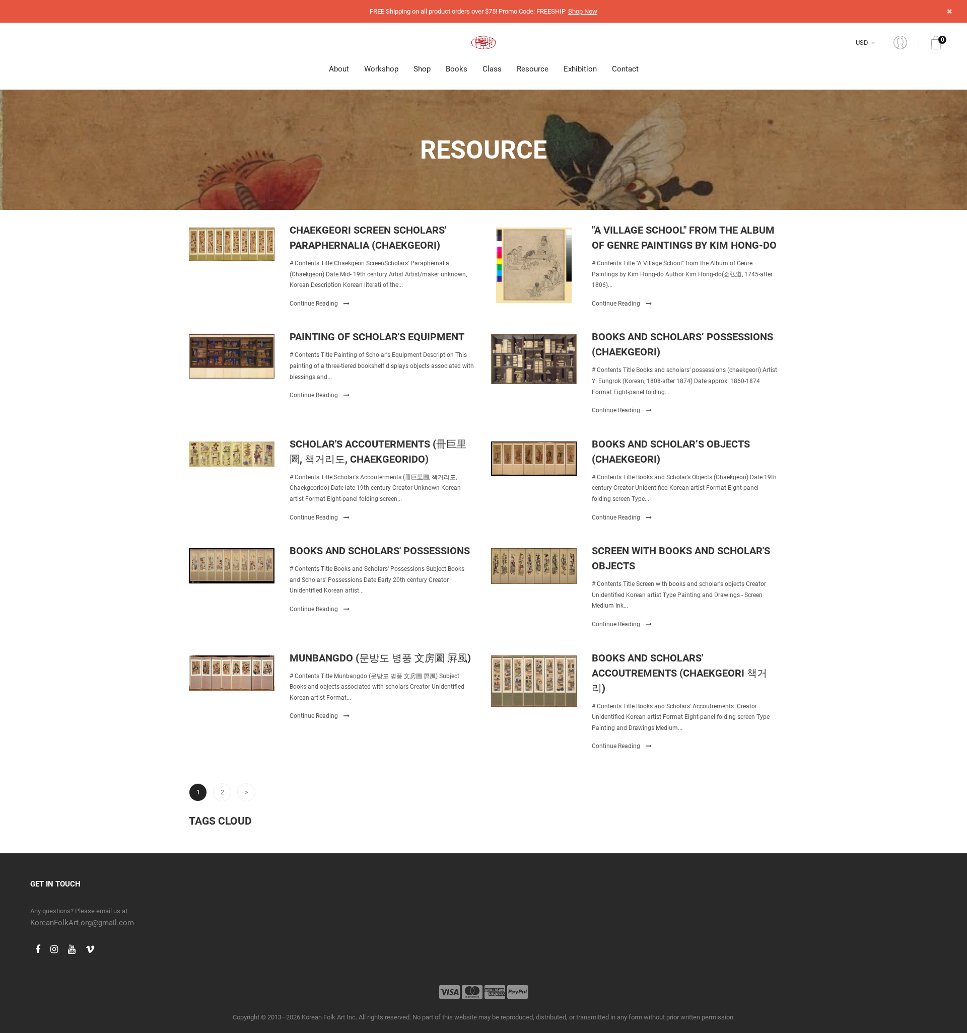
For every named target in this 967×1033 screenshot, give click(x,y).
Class (492, 68)
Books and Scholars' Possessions (380, 551)
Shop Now (582, 11)
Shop (422, 68)
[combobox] (867, 43)
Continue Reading (314, 303)
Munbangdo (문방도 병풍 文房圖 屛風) (380, 658)
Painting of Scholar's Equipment (377, 337)
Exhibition (580, 68)
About (339, 68)
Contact (625, 68)
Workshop (381, 68)
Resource (532, 68)
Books (456, 68)
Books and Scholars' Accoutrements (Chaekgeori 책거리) (679, 673)
